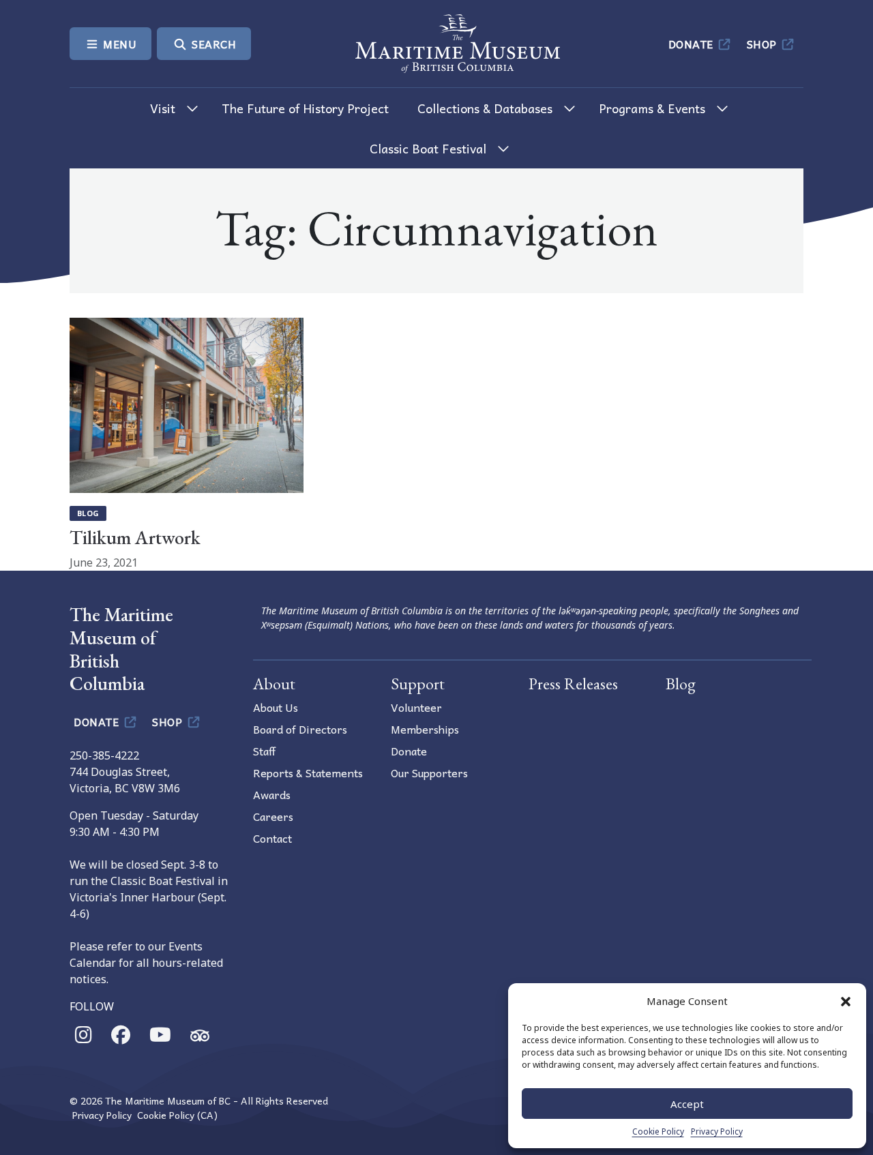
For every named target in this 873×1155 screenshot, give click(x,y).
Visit (162, 108)
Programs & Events (652, 108)
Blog (88, 513)
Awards (272, 794)
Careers (273, 816)
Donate (692, 43)
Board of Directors (300, 729)
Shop (763, 43)
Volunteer (416, 707)
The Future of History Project (305, 108)
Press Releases (573, 683)
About (274, 683)
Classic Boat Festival (428, 148)
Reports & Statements (308, 772)
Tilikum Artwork (135, 537)
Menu (118, 43)
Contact (272, 838)
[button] (846, 1001)
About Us (275, 707)
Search (213, 43)
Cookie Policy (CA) (177, 1115)
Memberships (425, 729)
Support (418, 683)
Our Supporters (429, 772)
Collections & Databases (484, 108)
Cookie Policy (658, 1131)
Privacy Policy (717, 1131)
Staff (264, 751)
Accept (687, 1104)
